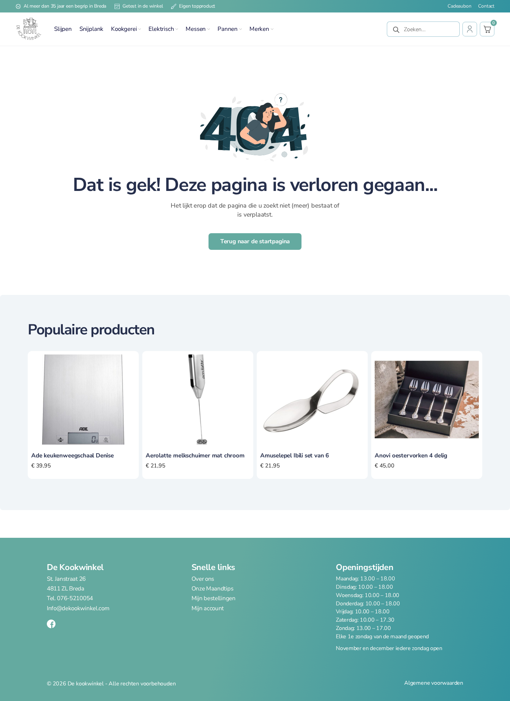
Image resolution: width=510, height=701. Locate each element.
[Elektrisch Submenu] (176, 29)
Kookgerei (124, 29)
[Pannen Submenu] (240, 29)
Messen (196, 29)
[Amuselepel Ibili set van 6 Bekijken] (312, 399)
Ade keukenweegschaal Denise (72, 455)
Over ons (203, 579)
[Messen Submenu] (208, 29)
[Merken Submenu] (272, 29)
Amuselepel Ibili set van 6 (294, 455)
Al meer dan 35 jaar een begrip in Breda (65, 6)
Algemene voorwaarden (433, 683)
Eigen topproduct (197, 6)
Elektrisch (161, 29)
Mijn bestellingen (214, 598)
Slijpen (63, 29)
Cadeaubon (459, 6)
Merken (259, 29)
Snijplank (91, 29)
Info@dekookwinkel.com (78, 608)
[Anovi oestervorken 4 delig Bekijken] (427, 399)
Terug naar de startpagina (255, 241)
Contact (486, 6)
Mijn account (208, 608)
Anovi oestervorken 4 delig (411, 455)
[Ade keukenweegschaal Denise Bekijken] (83, 399)
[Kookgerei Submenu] (139, 29)
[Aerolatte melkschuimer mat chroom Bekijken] (198, 399)
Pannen (228, 29)
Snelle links (213, 567)
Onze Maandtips (212, 589)
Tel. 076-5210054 (70, 598)
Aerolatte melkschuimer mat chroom (195, 455)
